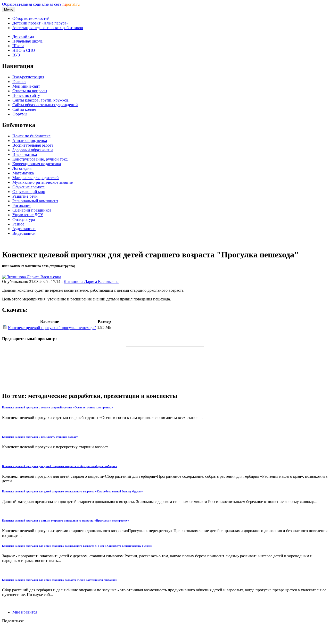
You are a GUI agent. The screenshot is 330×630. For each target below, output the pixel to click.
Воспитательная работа (32, 145)
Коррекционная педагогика (36, 164)
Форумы (19, 114)
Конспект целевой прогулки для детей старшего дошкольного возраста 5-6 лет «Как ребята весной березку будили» (77, 545)
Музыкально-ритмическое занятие (42, 182)
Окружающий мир (28, 191)
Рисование (21, 205)
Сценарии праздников (32, 210)
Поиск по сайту (26, 95)
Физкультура (23, 219)
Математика (23, 173)
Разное (18, 224)
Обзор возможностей (31, 18)
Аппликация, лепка (29, 140)
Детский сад (23, 36)
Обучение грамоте (28, 187)
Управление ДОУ (27, 215)
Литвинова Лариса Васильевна (91, 281)
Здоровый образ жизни (32, 150)
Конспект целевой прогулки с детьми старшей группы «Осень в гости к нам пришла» (57, 407)
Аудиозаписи (24, 228)
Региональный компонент (35, 201)
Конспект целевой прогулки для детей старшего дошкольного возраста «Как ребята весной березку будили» (72, 491)
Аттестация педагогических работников (47, 28)
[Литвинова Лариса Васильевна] (31, 277)
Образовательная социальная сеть (41, 4)
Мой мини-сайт (26, 86)
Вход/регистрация (28, 77)
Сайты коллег (24, 109)
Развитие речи (25, 196)
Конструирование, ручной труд (40, 159)
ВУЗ (16, 55)
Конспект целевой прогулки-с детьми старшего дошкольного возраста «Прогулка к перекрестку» (65, 520)
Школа (18, 46)
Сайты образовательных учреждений (45, 105)
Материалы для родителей (35, 177)
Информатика (24, 154)
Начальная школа (27, 41)
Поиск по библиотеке (31, 136)
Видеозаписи (24, 233)
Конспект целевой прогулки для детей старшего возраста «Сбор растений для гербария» (59, 466)
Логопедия (21, 168)
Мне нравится (24, 612)
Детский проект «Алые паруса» (40, 23)
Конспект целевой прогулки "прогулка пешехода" (52, 327)
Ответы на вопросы (29, 91)
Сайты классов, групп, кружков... (41, 100)
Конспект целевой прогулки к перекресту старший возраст (40, 436)
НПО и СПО (23, 50)
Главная (19, 81)
